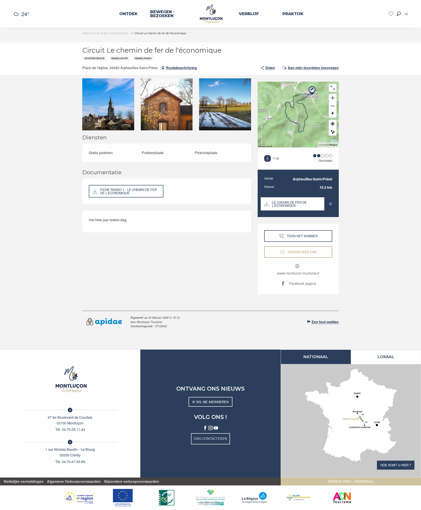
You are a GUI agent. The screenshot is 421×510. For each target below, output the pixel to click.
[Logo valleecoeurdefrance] (70, 379)
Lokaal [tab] (385, 356)
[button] (399, 14)
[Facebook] (205, 428)
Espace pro (339, 481)
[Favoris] (391, 14)
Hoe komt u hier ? (395, 465)
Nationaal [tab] (315, 356)
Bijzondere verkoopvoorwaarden (131, 481)
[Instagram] (210, 428)
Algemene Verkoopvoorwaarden (74, 481)
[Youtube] (215, 428)
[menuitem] (128, 14)
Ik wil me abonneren (210, 401)
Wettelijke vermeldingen (23, 481)
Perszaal (364, 481)
